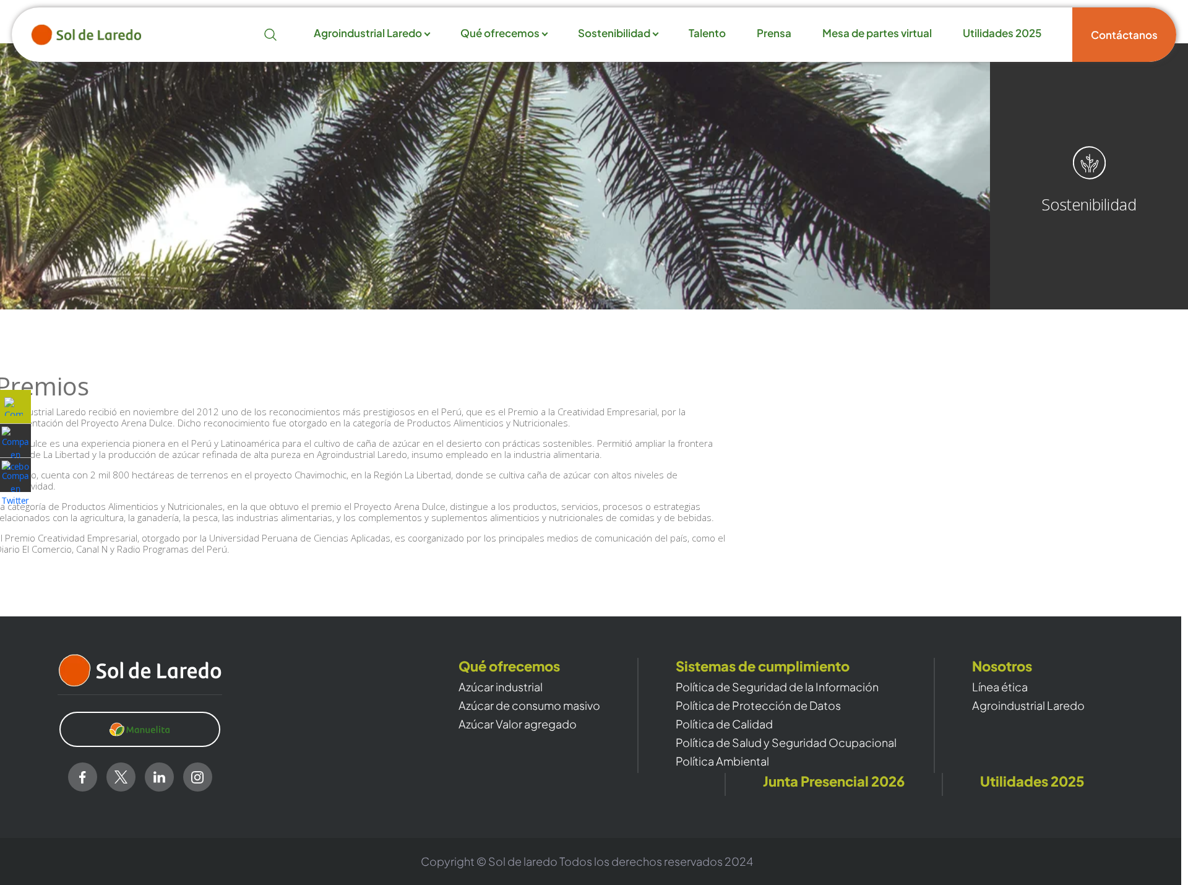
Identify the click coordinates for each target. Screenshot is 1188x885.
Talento (707, 33)
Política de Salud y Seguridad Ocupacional (786, 742)
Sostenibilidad (614, 33)
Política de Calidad (724, 724)
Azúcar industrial (500, 687)
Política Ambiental (722, 761)
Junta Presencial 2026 (834, 781)
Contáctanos (1124, 34)
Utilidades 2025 (1002, 33)
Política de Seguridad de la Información (777, 687)
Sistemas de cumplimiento (763, 666)
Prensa (774, 33)
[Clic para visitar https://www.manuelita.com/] (139, 730)
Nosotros (1002, 666)
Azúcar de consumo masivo (529, 705)
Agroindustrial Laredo (368, 33)
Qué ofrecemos (500, 33)
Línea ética (1000, 687)
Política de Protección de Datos (758, 705)
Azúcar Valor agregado (517, 724)
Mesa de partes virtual (877, 33)
